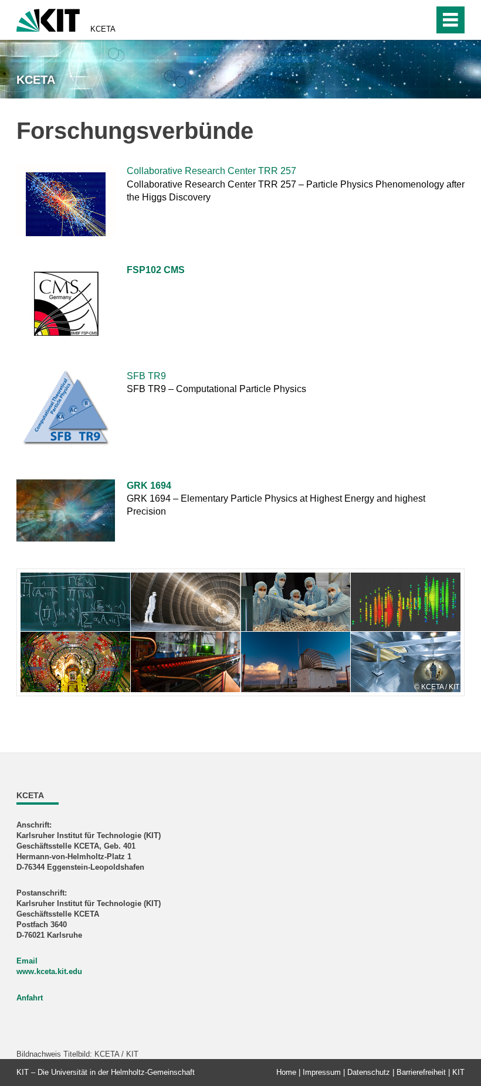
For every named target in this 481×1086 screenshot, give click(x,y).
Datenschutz (368, 1072)
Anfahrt (29, 997)
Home (286, 1072)
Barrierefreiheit (421, 1072)
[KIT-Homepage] (48, 19)
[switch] (399, 19)
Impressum (322, 1072)
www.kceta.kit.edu (49, 971)
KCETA (103, 29)
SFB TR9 (146, 376)
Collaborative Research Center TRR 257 (211, 171)
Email (27, 960)
